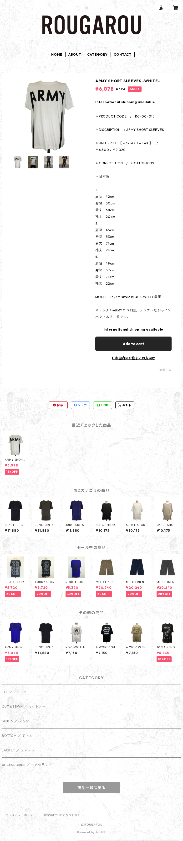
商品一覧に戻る (91, 787)
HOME (56, 54)
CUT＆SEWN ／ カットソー (24, 706)
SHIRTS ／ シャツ (15, 721)
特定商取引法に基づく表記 (62, 815)
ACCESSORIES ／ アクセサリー (27, 765)
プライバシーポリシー (21, 815)
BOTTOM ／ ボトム (17, 736)
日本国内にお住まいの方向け (133, 358)
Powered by (86, 832)
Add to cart (133, 343)
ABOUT (74, 54)
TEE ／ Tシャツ (14, 692)
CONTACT (123, 54)
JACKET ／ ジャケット (20, 750)
